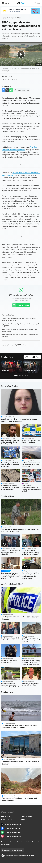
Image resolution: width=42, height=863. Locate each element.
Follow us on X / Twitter (13, 824)
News (4, 18)
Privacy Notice (25, 842)
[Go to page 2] (17, 375)
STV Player (5, 816)
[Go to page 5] (22, 375)
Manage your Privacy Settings (12, 850)
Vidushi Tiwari (7, 77)
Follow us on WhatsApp (13, 832)
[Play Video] (21, 54)
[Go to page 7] (25, 375)
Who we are (5, 842)
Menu (7, 3)
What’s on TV (6, 819)
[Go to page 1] (15, 375)
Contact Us (35, 842)
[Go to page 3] (19, 375)
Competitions (26, 816)
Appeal (24, 819)
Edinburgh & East (15, 18)
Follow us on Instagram (13, 836)
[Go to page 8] (27, 375)
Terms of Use (14, 842)
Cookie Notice (5, 844)
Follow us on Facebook (13, 828)
